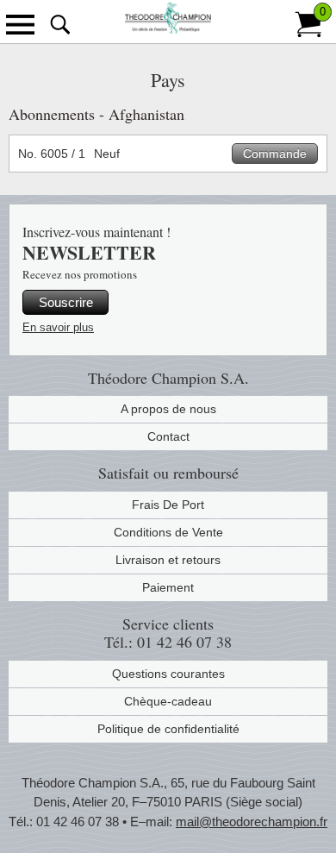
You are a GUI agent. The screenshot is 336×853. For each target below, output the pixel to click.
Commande (275, 153)
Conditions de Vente (168, 532)
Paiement (168, 587)
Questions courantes (168, 674)
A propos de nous (168, 409)
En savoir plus (58, 327)
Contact (168, 436)
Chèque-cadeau (168, 701)
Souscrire (66, 302)
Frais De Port (168, 504)
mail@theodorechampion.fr (251, 821)
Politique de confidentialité (168, 729)
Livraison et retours (168, 560)
